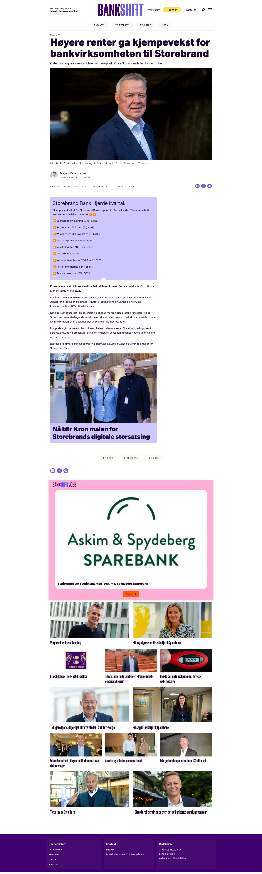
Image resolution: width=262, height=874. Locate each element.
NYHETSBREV (122, 25)
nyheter (108, 458)
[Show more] (103, 280)
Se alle (129, 594)
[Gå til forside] (121, 9)
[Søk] (203, 9)
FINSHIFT (145, 25)
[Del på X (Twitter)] (203, 186)
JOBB (165, 25)
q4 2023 (154, 458)
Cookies (53, 859)
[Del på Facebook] (197, 186)
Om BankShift (56, 849)
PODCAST (99, 25)
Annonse (53, 864)
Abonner (172, 9)
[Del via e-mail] (209, 186)
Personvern (54, 854)
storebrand (131, 458)
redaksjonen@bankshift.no (173, 858)
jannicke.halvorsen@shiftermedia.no (125, 854)
